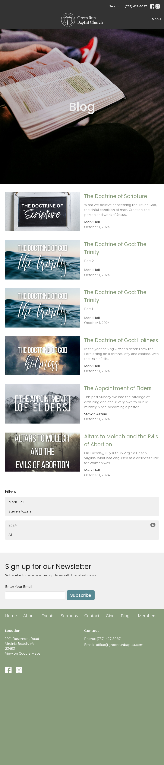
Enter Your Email (18, 587)
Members (147, 615)
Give (110, 615)
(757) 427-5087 (135, 6)
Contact (92, 615)
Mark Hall (16, 502)
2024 (81, 525)
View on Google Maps (22, 653)
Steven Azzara (20, 511)
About (29, 615)
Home (11, 615)
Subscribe (80, 595)
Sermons (69, 615)
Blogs (126, 615)
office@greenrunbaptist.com (119, 645)
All (11, 535)
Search (114, 6)
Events (47, 615)
